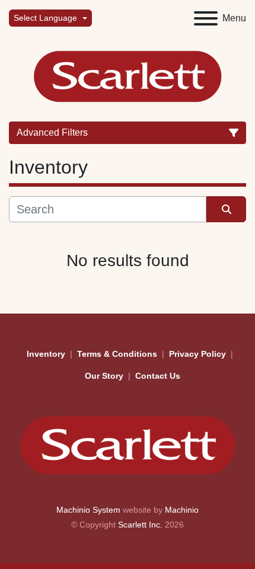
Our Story (104, 376)
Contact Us (157, 376)
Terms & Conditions (117, 354)
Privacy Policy (197, 354)
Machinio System (88, 509)
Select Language (45, 18)
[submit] (226, 209)
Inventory (46, 354)
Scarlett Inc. (140, 524)
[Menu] (206, 18)
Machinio (182, 509)
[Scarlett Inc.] (127, 444)
